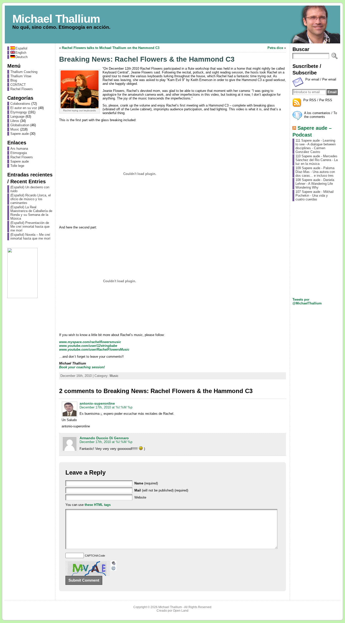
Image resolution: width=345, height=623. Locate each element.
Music (14, 129)
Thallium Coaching (23, 72)
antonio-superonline (97, 403)
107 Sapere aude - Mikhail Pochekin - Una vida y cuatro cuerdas (314, 195)
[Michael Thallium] (172, 24)
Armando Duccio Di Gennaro (104, 438)
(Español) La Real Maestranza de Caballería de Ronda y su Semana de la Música (31, 212)
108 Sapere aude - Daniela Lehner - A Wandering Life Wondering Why (314, 183)
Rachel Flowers (21, 89)
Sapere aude (19, 134)
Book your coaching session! (82, 367)
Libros (14, 121)
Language (17, 116)
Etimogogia (18, 153)
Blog (13, 80)
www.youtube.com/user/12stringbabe (88, 346)
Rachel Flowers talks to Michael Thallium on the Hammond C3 (110, 48)
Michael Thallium (56, 18)
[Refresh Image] (113, 569)
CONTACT (18, 85)
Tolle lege (17, 166)
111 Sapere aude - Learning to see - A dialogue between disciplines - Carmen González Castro (315, 146)
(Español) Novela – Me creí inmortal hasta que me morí (30, 236)
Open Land (180, 610)
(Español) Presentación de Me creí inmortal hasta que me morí (30, 226)
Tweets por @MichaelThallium (307, 301)
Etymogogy (18, 112)
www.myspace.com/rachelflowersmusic (90, 342)
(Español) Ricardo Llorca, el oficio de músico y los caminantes (30, 199)
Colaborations (20, 104)
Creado (162, 610)
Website (140, 497)
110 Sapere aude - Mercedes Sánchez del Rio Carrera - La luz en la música (316, 160)
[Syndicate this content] (294, 128)
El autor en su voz (23, 108)
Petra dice (275, 48)
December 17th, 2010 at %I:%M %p (106, 407)
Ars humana (19, 148)
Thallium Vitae (20, 76)
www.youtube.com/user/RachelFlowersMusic (94, 349)
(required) (146, 483)
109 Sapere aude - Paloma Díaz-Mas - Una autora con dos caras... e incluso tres (315, 171)
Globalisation (19, 125)
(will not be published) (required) (161, 490)
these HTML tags (98, 505)
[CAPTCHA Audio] (113, 562)
